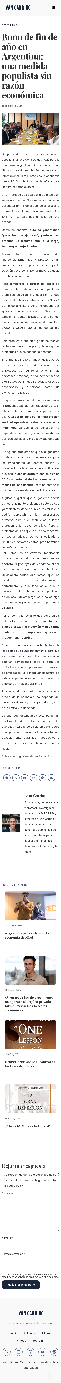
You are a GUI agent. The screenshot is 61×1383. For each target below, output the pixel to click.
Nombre (7, 1238)
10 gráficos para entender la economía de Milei (27, 935)
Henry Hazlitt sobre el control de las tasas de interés (30, 1063)
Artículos (30, 1333)
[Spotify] (54, 1352)
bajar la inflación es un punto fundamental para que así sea (30, 650)
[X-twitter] (7, 1352)
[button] (7, 777)
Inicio (14, 1333)
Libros (46, 1333)
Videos (21, 1340)
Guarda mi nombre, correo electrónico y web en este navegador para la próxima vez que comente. (30, 1275)
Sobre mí (38, 1340)
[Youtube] (42, 1352)
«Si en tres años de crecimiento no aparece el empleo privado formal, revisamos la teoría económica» (29, 1003)
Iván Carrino (17, 8)
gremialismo (44, 702)
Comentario (9, 1193)
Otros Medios (10, 25)
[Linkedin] (19, 1352)
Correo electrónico (13, 1254)
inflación (49, 181)
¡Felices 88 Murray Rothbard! (27, 1126)
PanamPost (46, 756)
